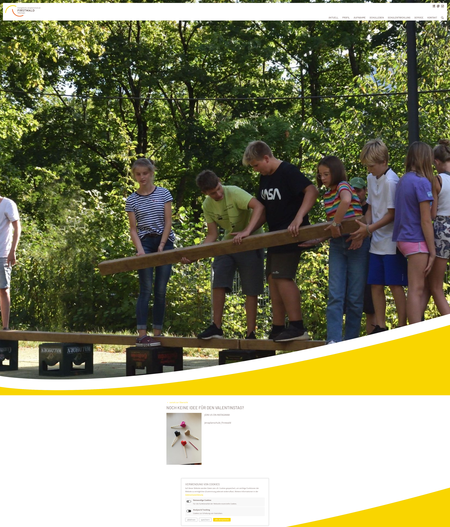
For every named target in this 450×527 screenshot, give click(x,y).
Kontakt (432, 17)
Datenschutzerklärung (194, 494)
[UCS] (438, 6)
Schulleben (377, 17)
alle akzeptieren (222, 519)
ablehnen (191, 519)
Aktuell (333, 17)
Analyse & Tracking (201, 510)
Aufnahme (360, 17)
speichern (205, 519)
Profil (346, 17)
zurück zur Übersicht (178, 402)
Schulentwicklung (399, 17)
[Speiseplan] (434, 6)
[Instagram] (442, 6)
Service (418, 17)
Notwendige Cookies (202, 500)
